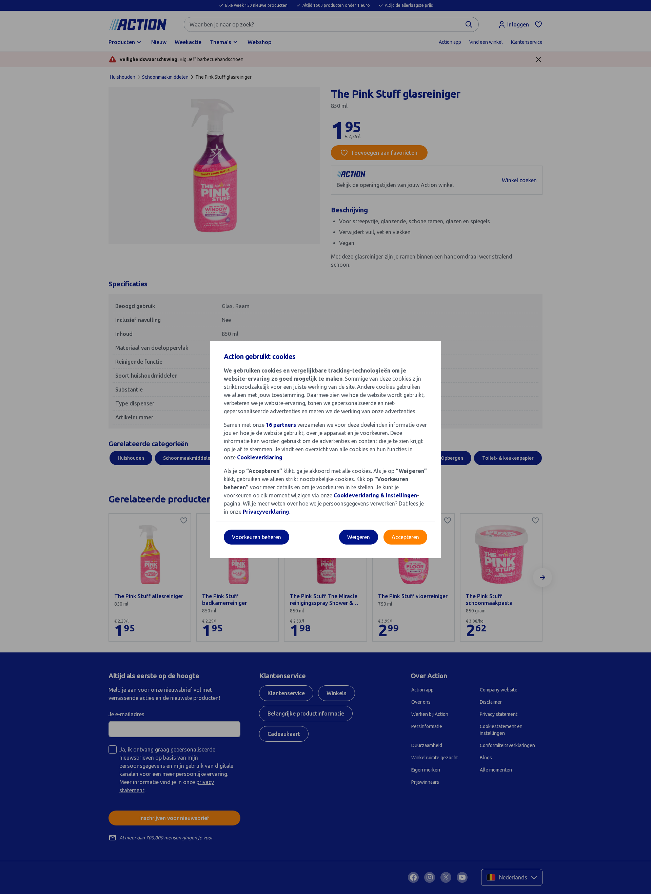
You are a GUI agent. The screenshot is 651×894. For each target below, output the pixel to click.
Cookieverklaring (259, 457)
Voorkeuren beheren (256, 537)
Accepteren (405, 537)
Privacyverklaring (266, 512)
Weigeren (358, 537)
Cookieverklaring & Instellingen (375, 495)
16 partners (281, 425)
